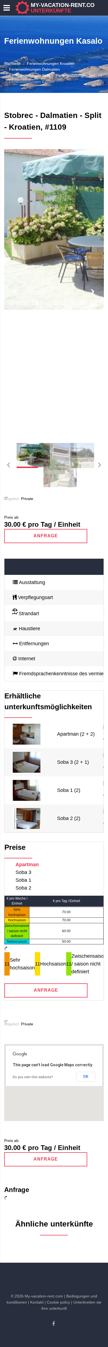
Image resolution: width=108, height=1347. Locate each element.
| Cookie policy (57, 1302)
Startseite (12, 63)
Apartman (27, 864)
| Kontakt (35, 1302)
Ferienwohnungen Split (29, 75)
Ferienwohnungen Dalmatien (34, 69)
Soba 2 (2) (68, 818)
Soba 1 (23, 880)
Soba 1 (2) (68, 790)
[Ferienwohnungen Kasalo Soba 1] (26, 790)
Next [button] (93, 292)
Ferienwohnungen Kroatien (50, 63)
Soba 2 (23, 888)
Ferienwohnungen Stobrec (79, 75)
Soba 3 (23, 872)
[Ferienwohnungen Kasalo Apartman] (26, 734)
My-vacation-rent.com (65, 8)
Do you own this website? (33, 1077)
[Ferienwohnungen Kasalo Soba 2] (26, 818)
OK (85, 1076)
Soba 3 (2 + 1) (73, 762)
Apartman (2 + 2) (76, 734)
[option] (54, 229)
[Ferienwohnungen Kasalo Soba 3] (26, 762)
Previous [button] (15, 292)
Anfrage (46, 535)
